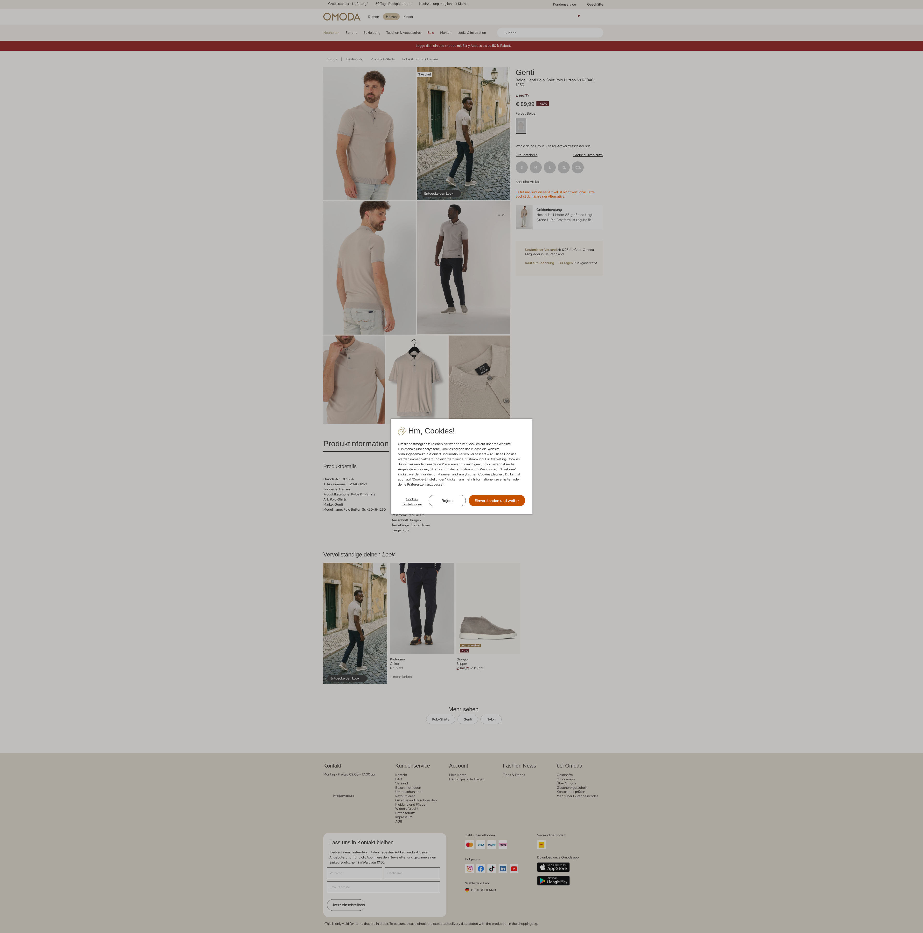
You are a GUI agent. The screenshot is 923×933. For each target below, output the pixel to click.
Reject (447, 500)
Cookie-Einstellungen (412, 501)
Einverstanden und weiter (497, 500)
